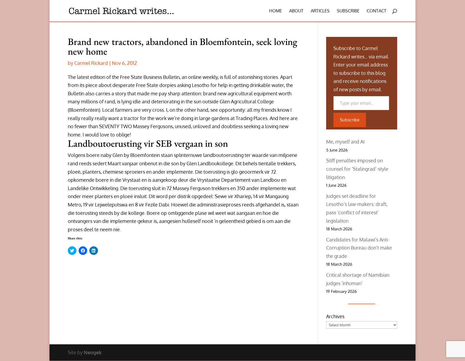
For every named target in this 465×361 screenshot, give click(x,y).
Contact (376, 11)
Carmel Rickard (91, 63)
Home (275, 11)
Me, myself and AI (345, 142)
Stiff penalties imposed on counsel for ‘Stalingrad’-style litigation (357, 168)
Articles (320, 11)
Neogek (92, 352)
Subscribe (348, 11)
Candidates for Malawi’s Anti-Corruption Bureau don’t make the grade (359, 248)
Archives (335, 316)
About (296, 11)
